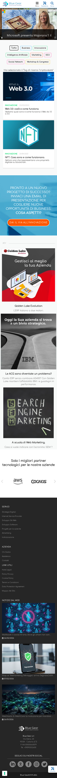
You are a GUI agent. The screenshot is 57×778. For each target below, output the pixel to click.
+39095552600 (30, 747)
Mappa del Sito (8, 591)
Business (26, 48)
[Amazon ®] (17, 481)
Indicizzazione (8, 537)
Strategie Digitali (9, 512)
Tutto (14, 48)
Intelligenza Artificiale (17, 55)
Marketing (36, 55)
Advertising (6, 533)
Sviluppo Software (9, 525)
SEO (48, 55)
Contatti (5, 560)
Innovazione (40, 48)
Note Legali (7, 570)
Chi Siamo (6, 552)
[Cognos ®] (39, 481)
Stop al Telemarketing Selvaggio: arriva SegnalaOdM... (28, 676)
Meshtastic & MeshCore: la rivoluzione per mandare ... (27, 716)
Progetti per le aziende (11, 529)
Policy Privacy (7, 574)
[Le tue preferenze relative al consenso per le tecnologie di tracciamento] (4, 773)
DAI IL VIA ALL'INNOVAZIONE (28, 222)
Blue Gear (24, 775)
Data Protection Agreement (13, 587)
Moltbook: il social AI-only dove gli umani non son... (26, 635)
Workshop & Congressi (38, 62)
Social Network (15, 62)
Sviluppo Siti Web (9, 520)
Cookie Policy (7, 578)
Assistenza (6, 556)
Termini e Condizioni (10, 582)
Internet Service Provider (12, 516)
